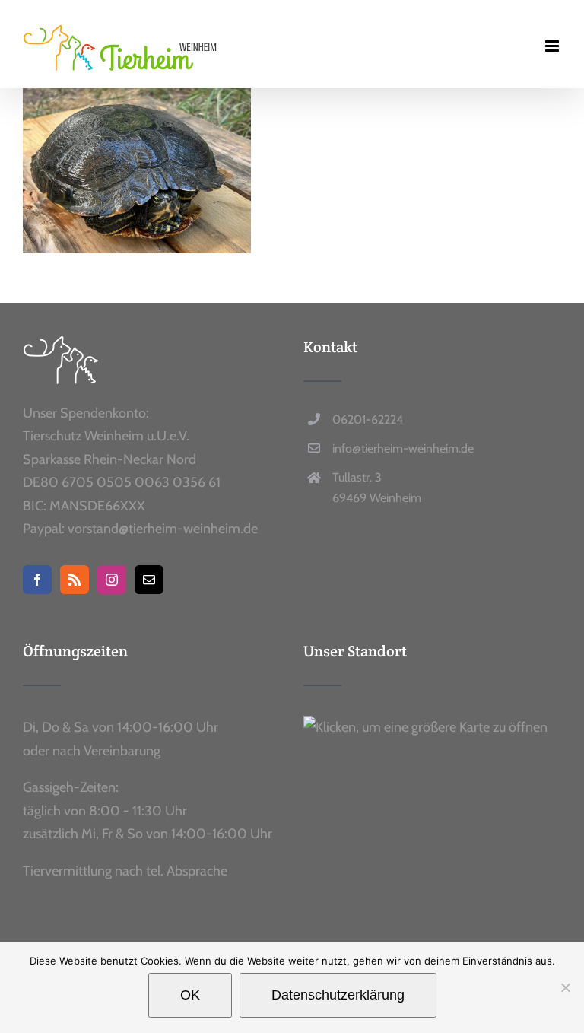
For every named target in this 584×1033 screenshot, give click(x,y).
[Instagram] (111, 579)
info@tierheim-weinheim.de (403, 448)
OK (190, 995)
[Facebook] (37, 579)
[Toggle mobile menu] (553, 46)
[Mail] (149, 579)
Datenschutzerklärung (338, 995)
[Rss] (74, 579)
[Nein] (565, 987)
